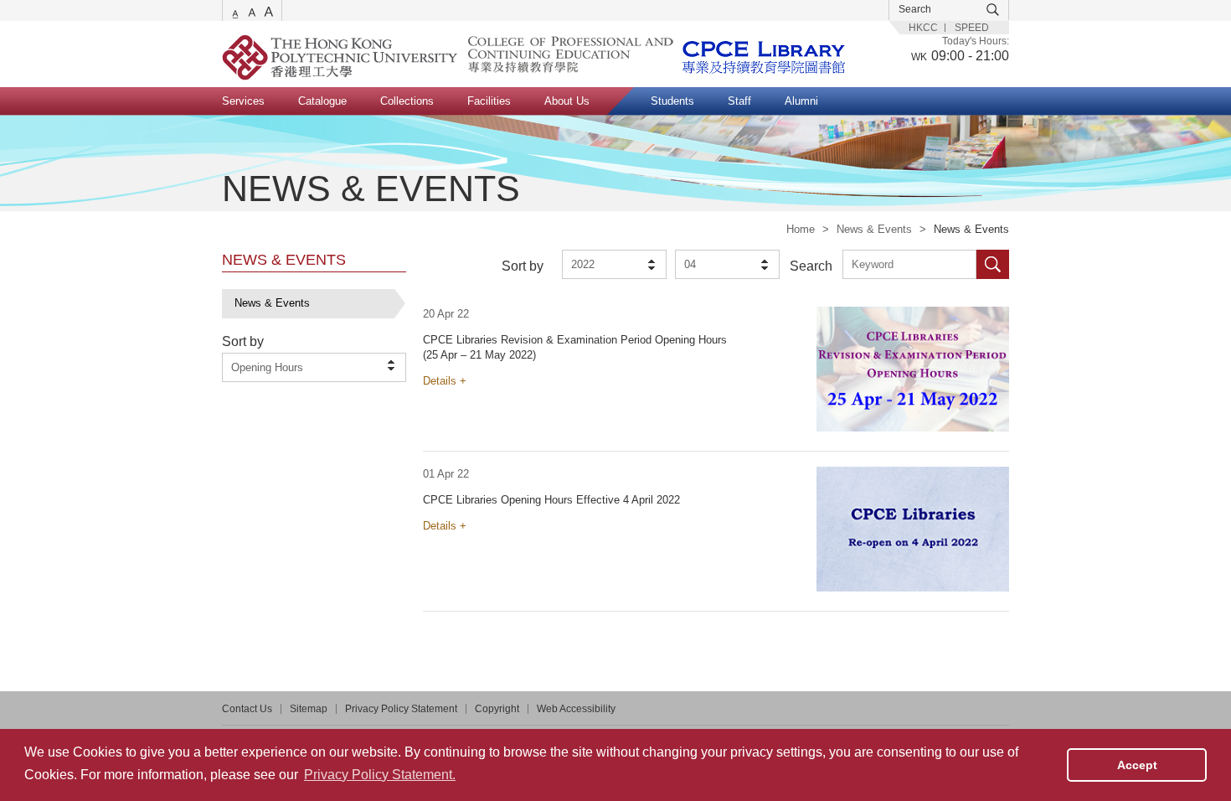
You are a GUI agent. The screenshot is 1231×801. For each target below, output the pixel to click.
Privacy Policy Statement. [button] (380, 774)
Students (672, 101)
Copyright (497, 709)
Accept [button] (1137, 765)
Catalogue (322, 101)
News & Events (874, 229)
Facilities (489, 101)
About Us (567, 101)
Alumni (801, 101)
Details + (444, 381)
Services (243, 101)
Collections (407, 101)
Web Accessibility (576, 709)
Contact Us (247, 709)
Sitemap (308, 709)
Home (800, 229)
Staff (739, 101)
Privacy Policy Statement (401, 709)
